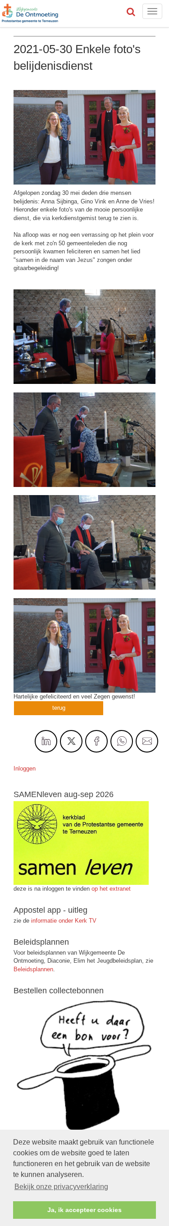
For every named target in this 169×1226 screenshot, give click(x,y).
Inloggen (25, 768)
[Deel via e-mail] (147, 741)
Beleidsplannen (33, 969)
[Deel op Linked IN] (46, 741)
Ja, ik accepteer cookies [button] (84, 1209)
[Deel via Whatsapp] (121, 741)
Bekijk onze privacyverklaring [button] (61, 1186)
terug (58, 707)
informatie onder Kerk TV (62, 920)
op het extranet (111, 888)
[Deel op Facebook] (96, 741)
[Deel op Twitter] (71, 741)
